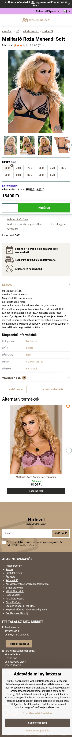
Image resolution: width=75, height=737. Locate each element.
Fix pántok (32, 368)
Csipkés (30, 361)
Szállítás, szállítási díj (17, 613)
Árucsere (10, 576)
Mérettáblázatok (15, 591)
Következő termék (53, 389)
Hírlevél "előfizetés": (36, 524)
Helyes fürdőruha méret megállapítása (26, 609)
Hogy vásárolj (13, 595)
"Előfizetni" (61, 533)
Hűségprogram (14, 565)
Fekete (29, 348)
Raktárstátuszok (15, 598)
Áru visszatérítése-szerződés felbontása (27, 584)
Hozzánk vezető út (19, 643)
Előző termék (16, 389)
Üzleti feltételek (14, 573)
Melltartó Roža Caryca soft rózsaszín (36, 477)
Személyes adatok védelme (20, 606)
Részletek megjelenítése (37, 730)
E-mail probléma (14, 587)
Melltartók (31, 341)
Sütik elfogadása (37, 722)
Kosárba (44, 208)
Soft (28, 354)
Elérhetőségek (13, 602)
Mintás (39, 361)
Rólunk (9, 569)
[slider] (21, 45)
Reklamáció (12, 580)
